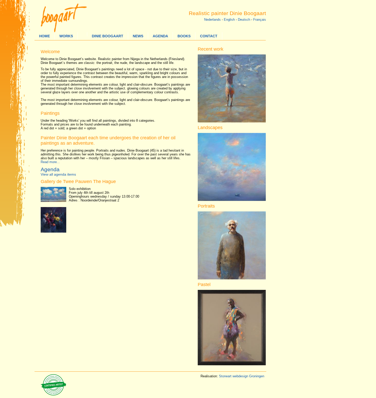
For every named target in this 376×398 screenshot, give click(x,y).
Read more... (50, 162)
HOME (44, 36)
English (229, 19)
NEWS (138, 36)
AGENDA (160, 36)
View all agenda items (58, 174)
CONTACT (208, 36)
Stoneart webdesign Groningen (241, 376)
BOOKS (184, 36)
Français (259, 19)
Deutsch (244, 19)
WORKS (66, 36)
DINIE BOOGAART (107, 36)
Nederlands (212, 19)
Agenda (50, 169)
